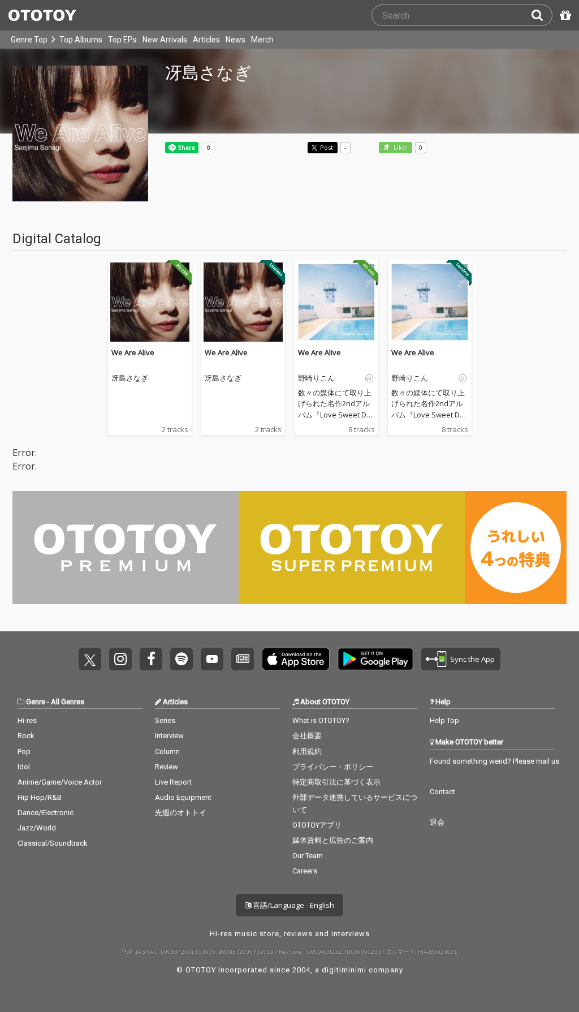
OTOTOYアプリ (317, 825)
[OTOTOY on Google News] (242, 659)
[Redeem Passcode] (564, 15)
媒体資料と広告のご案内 (332, 840)
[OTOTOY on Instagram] (120, 659)
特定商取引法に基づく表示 (336, 782)
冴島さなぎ (129, 378)
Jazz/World (37, 828)
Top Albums (80, 39)
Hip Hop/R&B (40, 797)
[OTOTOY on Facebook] (151, 659)
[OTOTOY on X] (90, 659)
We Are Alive (132, 352)
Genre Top (29, 39)
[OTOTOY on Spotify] (181, 659)
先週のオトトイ (180, 812)
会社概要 (307, 735)
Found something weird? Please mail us (494, 761)
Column (167, 751)
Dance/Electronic (46, 812)
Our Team (307, 855)
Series (165, 720)
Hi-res (27, 720)
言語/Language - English (292, 905)
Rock (26, 735)
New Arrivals (164, 39)
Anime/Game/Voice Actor (60, 782)
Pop (24, 751)
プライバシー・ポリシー (332, 767)
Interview (169, 735)
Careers (304, 871)
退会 (437, 822)
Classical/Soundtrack (53, 843)
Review (166, 767)
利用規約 (307, 751)
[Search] (542, 15)
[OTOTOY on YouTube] (212, 659)
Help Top (444, 720)
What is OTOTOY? (320, 720)
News (235, 39)
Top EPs (122, 39)
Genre (35, 701)
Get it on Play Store (375, 659)
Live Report (173, 782)
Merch (262, 39)
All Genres (67, 701)
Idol (24, 767)
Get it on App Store (296, 659)
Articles (206, 39)
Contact (442, 791)
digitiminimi (344, 970)
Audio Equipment (183, 797)
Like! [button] (400, 148)
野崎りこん (316, 378)
